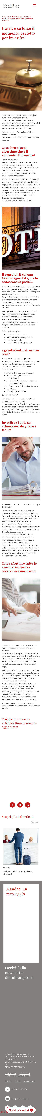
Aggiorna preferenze (22, 1076)
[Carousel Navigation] (21, 824)
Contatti (8, 1081)
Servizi (18, 1081)
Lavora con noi (29, 1081)
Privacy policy (10, 1074)
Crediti (8, 1076)
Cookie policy (24, 1074)
